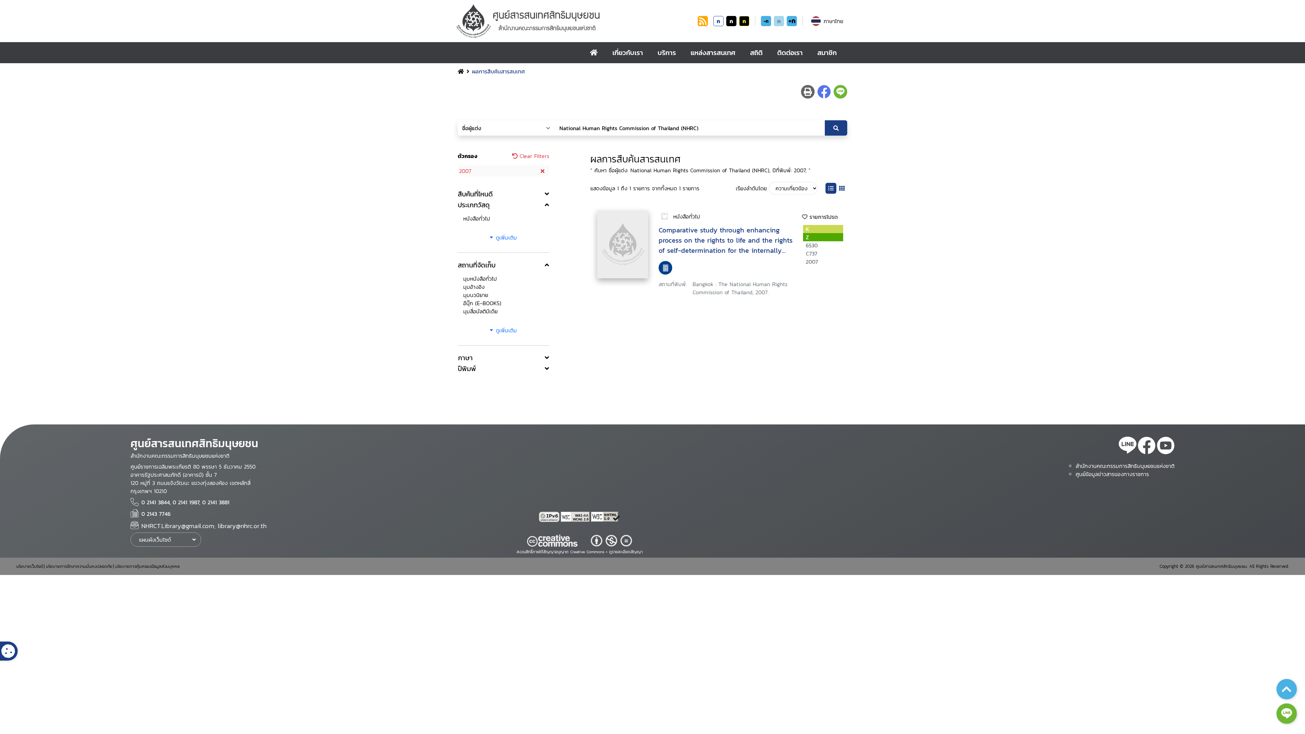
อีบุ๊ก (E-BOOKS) (482, 303)
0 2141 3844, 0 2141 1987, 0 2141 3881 (185, 502)
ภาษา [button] (465, 358)
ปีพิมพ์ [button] (467, 369)
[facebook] (1146, 446)
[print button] (808, 92)
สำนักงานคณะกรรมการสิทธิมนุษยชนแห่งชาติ (1125, 466)
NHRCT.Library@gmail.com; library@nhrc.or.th (203, 525)
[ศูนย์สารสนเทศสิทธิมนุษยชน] (576, 21)
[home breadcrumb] (461, 71)
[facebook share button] (824, 92)
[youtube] (1165, 446)
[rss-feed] (1127, 446)
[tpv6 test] (550, 517)
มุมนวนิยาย (475, 295)
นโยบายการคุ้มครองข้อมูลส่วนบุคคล (147, 566)
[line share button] (840, 92)
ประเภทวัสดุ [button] (474, 205)
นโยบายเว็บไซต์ (29, 566)
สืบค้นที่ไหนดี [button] (475, 194)
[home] (594, 53)
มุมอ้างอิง (474, 287)
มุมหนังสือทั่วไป (480, 279)
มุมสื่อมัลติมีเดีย (480, 311)
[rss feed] (703, 24)
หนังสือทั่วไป (476, 218)
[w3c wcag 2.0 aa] (576, 517)
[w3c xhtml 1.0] (605, 517)
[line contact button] (1286, 713)
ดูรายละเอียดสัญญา (626, 552)
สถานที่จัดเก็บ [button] (476, 265)
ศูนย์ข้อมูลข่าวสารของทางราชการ (1112, 474)
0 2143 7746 (156, 514)
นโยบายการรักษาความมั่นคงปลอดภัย (79, 566)
